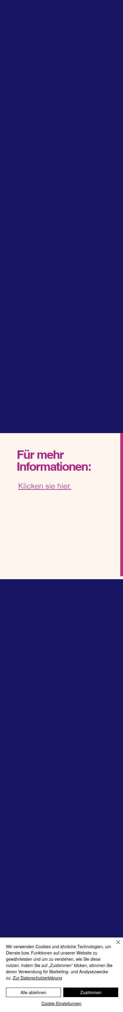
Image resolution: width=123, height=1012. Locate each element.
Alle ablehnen (33, 992)
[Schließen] (114, 946)
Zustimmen (91, 992)
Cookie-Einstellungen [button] (61, 1003)
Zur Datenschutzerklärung (37, 978)
